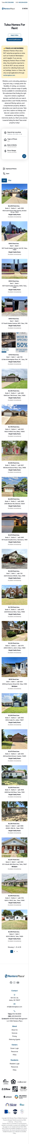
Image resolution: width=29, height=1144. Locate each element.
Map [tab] (9, 180)
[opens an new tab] (6, 1081)
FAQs (14, 1055)
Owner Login (14, 1048)
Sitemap (11, 1122)
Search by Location (14, 132)
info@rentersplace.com (14, 1007)
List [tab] (4, 180)
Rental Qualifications (14, 39)
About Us (14, 1030)
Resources (14, 1051)
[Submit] (24, 156)
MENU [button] (25, 9)
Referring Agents (14, 1039)
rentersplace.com (9, 75)
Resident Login (14, 1064)
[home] (8, 8)
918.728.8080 (9, 2)
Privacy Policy (18, 1122)
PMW (24, 1120)
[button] (11, 983)
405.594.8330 (23, 2)
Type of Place (12, 139)
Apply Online (14, 35)
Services (14, 1033)
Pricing (14, 1036)
